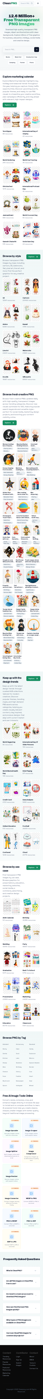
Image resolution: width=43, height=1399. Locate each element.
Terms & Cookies (33, 1364)
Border (31, 1067)
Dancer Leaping (8, 616)
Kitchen (5, 1058)
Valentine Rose (20, 565)
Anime (5, 324)
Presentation (8, 997)
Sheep (5, 1063)
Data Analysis (28, 800)
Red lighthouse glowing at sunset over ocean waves (31, 587)
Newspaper (20, 1081)
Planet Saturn (21, 522)
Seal (30, 1081)
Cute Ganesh (7, 660)
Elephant (6, 663)
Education (7, 1023)
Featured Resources (7, 1369)
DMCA (32, 1360)
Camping (12, 62)
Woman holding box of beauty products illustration (8, 446)
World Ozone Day (22, 520)
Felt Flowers (18, 592)
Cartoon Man (8, 592)
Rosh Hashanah (8, 472)
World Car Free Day (30, 160)
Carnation (18, 590)
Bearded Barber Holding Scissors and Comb (23, 445)
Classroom (27, 1023)
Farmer (22, 62)
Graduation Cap (31, 57)
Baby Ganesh (15, 542)
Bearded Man (8, 640)
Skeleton (19, 1063)
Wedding (6, 944)
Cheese (5, 1072)
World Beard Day (23, 448)
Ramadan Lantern (24, 542)
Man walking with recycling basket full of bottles (33, 469)
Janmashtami (8, 215)
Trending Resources (7, 1358)
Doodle (5, 377)
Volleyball (19, 1085)
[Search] (32, 3)
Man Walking (31, 475)
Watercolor (27, 350)
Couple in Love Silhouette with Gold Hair (8, 561)
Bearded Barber (23, 451)
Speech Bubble (34, 1063)
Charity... (34, 497)
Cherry (18, 1072)
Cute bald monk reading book (35, 445)
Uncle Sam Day (28, 241)
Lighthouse (29, 592)
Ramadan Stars (8, 497)
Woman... (6, 451)
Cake (17, 1049)
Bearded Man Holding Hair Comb (7, 635)
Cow (30, 1072)
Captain (30, 640)
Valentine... (7, 564)
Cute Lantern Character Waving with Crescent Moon (26, 539)
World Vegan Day (9, 742)
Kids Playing (27, 771)
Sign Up (19, 1360)
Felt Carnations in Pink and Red (18, 587)
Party (25, 944)
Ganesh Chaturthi (9, 241)
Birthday (26, 918)
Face (4, 1076)
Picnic (32, 62)
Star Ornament (8, 499)
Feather (18, 1076)
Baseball (32, 1044)
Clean (10, 3)
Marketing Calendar (6, 1374)
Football (26, 826)
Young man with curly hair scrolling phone (21, 636)
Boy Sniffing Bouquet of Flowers (36, 539)
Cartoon (26, 298)
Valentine (7, 520)
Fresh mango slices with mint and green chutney (32, 561)
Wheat (31, 1085)
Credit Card (7, 800)
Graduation (7, 970)
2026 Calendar (8, 918)
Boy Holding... (36, 542)
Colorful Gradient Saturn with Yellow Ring (22, 517)
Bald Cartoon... (35, 449)
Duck (17, 1053)
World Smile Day (9, 160)
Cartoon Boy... (34, 521)
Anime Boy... (21, 637)
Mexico (31, 1058)
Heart (31, 1076)
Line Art (6, 350)
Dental (5, 1053)
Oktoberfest (7, 186)
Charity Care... (8, 448)
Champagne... (8, 522)
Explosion (32, 1053)
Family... (19, 616)
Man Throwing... (35, 500)
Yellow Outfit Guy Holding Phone (35, 518)
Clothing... (7, 590)
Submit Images (18, 1364)
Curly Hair (20, 640)
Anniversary (20, 1044)
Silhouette (27, 377)
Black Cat (18, 57)
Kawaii (25, 324)
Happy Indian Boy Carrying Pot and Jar (34, 611)
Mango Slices (30, 567)
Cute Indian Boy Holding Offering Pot (17, 658)
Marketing (26, 997)
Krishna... (17, 660)
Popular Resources (7, 1363)
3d (4, 298)
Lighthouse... (30, 590)
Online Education (9, 826)
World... (29, 472)
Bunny (5, 1049)
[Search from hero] (36, 49)
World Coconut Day (30, 215)
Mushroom (6, 1081)
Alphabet (6, 1044)
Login (18, 1357)
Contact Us (34, 1368)
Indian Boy (34, 616)
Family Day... (21, 613)
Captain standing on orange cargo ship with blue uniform (33, 636)
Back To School (29, 970)
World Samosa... (31, 564)
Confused (6, 852)
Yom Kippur (7, 131)
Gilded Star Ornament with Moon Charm (8, 494)
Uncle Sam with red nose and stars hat (6, 539)
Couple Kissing (8, 567)
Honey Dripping (8, 475)
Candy (31, 1049)
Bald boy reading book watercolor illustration (20, 470)
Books (8, 57)
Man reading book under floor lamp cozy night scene (23, 495)
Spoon (5, 1085)
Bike (4, 1067)
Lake (17, 1058)
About (32, 1357)
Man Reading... (23, 499)
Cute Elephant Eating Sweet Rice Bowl (8, 657)
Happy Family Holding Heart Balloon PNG (21, 611)
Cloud (25, 852)
